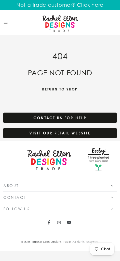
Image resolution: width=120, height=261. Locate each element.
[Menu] (6, 23)
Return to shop (60, 89)
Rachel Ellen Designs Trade (51, 241)
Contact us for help (59, 118)
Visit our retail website (59, 133)
